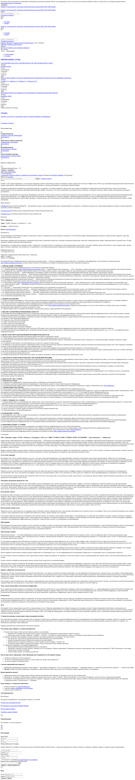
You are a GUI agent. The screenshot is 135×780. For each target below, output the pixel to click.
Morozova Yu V (32, 81)
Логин (3, 774)
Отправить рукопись (7, 15)
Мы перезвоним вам (7, 693)
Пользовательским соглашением (11, 3)
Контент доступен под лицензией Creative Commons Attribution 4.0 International (25, 116)
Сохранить (11, 170)
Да (1, 727)
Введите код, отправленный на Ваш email (14, 761)
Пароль (3, 776)
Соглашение (4, 175)
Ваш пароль (4, 754)
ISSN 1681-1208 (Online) (48, 7)
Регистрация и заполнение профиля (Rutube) (15, 706)
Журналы (10, 43)
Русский (7, 21)
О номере (7, 56)
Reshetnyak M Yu (6, 66)
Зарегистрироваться (13, 765)
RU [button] (2, 18)
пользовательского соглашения (27, 759)
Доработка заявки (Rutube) (9, 712)
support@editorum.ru (23, 686)
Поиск (3, 11)
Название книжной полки (9, 168)
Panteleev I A (14, 81)
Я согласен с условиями (10, 759)
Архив (26, 7)
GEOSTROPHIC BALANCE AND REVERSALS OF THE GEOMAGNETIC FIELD (27, 63)
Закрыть (3, 170)
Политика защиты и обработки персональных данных (26, 175)
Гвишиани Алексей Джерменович (11, 135)
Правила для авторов (7, 7)
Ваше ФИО (4, 736)
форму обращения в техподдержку (22, 688)
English (6, 23)
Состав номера (9, 54)
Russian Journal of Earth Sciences (24, 43)
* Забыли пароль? (46, 178)
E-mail (3, 752)
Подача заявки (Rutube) (8, 709)
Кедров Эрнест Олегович (9, 149)
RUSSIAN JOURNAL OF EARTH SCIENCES (15, 48)
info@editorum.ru (11, 229)
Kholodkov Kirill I (6, 96)
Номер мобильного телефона (10, 744)
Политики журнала (34, 7)
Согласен (4, 5)
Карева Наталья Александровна (11, 156)
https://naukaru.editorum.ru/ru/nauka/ (11, 263)
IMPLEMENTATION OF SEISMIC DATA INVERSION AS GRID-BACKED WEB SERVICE (29, 93)
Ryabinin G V (23, 81)
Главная (3, 43)
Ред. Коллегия (19, 7)
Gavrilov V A (5, 81)
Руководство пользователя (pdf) (10, 702)
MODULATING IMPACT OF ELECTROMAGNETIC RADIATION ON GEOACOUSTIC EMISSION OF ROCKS (36, 78)
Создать (10, 177)
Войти (37, 178)
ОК (19, 763)
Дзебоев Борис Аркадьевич (9, 142)
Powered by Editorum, (57, 175)
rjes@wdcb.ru (5, 137)
